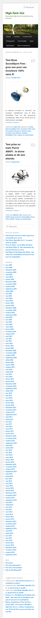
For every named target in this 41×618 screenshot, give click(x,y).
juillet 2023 (9, 291)
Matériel (16, 215)
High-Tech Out (15, 13)
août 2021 (9, 336)
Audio (31, 41)
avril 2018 (9, 398)
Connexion (9, 563)
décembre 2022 (11, 308)
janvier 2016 (10, 462)
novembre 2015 (11, 467)
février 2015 (10, 488)
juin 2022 (9, 319)
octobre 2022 (10, 312)
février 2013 (10, 543)
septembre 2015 (11, 471)
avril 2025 (9, 267)
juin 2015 (9, 479)
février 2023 (10, 303)
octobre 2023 (10, 286)
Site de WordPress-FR (13, 570)
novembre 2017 (11, 410)
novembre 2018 (11, 386)
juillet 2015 (9, 476)
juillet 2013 (9, 533)
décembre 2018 (11, 384)
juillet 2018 (9, 391)
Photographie (10, 41)
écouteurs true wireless (13, 133)
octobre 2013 (10, 526)
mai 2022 (9, 322)
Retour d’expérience (23, 45)
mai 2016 (9, 452)
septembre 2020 (11, 357)
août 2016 (9, 445)
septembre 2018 (11, 388)
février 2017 (10, 431)
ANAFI (8, 217)
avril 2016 (9, 455)
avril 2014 (9, 512)
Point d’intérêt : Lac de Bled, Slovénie (19, 245)
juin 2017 (9, 422)
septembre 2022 (11, 315)
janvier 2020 (10, 365)
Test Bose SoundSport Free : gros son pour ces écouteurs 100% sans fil (16, 67)
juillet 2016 (9, 448)
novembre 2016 (11, 438)
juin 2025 (9, 265)
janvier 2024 (10, 279)
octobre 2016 (10, 441)
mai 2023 (9, 296)
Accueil (8, 36)
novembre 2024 (11, 272)
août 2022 (9, 317)
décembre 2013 (11, 521)
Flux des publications (13, 565)
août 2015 (9, 474)
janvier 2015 (10, 490)
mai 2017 (9, 424)
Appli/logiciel (10, 45)
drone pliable (26, 217)
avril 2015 (9, 483)
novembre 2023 (11, 284)
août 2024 (9, 274)
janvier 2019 (10, 381)
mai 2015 (9, 481)
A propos (17, 36)
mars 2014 (9, 514)
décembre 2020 (11, 350)
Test (19, 127)
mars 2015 (9, 486)
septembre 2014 (11, 500)
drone (12, 217)
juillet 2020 (9, 360)
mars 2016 (9, 457)
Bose (31, 127)
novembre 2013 (11, 524)
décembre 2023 (11, 282)
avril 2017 (9, 426)
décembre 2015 (11, 464)
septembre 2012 (11, 555)
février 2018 (10, 403)
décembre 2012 (11, 547)
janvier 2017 (10, 433)
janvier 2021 (10, 348)
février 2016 (10, 460)
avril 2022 (9, 324)
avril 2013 (9, 540)
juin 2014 (9, 507)
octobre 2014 (10, 498)
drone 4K (18, 217)
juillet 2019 (9, 372)
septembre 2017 (11, 414)
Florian (8, 595)
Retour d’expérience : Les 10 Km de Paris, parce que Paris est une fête (20, 609)
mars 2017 (9, 429)
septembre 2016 (11, 443)
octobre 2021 (10, 334)
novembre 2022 (11, 310)
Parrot (33, 217)
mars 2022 (9, 327)
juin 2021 (9, 338)
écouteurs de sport (13, 131)
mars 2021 (9, 343)
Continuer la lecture (13, 122)
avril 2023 (9, 298)
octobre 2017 (10, 412)
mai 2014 (9, 509)
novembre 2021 (11, 331)
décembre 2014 (11, 493)
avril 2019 (9, 376)
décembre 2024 (11, 270)
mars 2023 (9, 301)
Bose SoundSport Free (13, 129)
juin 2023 (9, 293)
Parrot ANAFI (10, 219)
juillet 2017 (9, 419)
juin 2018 (9, 393)
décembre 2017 (11, 407)
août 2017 (9, 417)
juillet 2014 (9, 505)
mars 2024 (9, 277)
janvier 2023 (10, 305)
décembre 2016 (11, 436)
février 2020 (10, 362)
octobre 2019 (10, 367)
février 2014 (10, 517)
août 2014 (9, 502)
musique (24, 133)
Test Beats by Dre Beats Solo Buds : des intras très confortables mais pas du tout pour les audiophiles (20, 254)
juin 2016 (9, 450)
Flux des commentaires (14, 567)
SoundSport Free (11, 135)
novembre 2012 (11, 550)
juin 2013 (9, 536)
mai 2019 (9, 374)
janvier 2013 (10, 545)
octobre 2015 (10, 469)
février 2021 (10, 346)
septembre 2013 (11, 528)
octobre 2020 (10, 355)
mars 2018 (9, 400)
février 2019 (10, 379)
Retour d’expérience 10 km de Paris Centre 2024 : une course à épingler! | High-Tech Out (19, 604)
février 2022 (10, 329)
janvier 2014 (10, 519)
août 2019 (9, 369)
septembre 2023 (11, 289)
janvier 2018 (10, 405)
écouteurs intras (25, 131)
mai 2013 (9, 538)
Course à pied (27, 36)
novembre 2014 (11, 495)
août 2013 (9, 531)
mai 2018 (9, 395)
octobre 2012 (10, 552)
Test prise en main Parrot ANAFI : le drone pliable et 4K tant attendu (15, 151)
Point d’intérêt (22, 41)
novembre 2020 (11, 353)
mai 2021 (9, 341)
